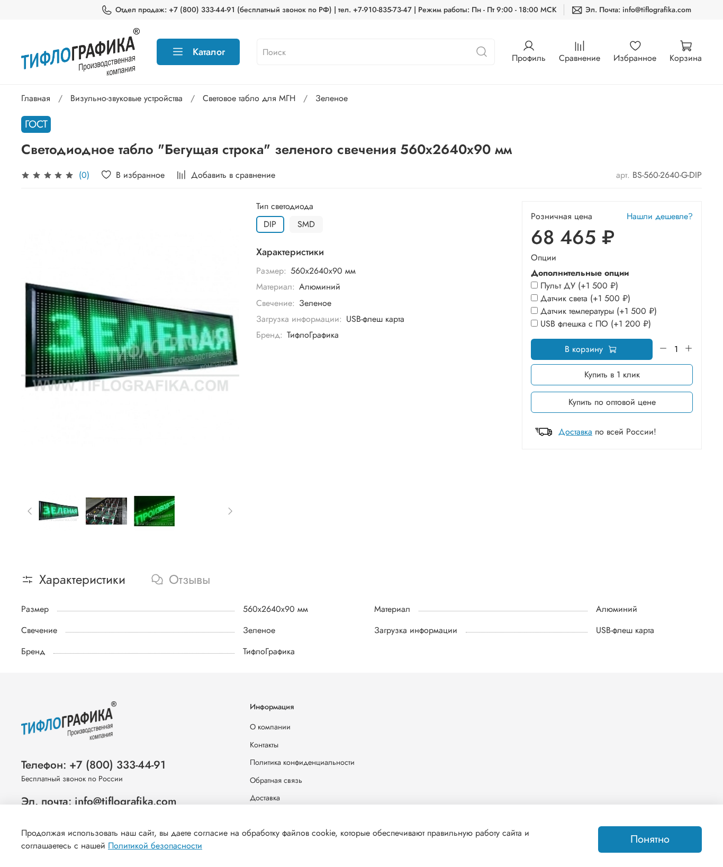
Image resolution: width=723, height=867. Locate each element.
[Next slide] (222, 337)
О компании (270, 726)
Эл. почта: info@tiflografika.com (99, 801)
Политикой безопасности (155, 845)
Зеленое (331, 98)
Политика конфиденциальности (302, 762)
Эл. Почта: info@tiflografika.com (638, 9)
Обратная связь (276, 780)
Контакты (264, 744)
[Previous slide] (38, 337)
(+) (579, 285)
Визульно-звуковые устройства (126, 98)
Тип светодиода (284, 206)
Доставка (575, 432)
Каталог (209, 52)
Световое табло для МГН (249, 98)
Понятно (650, 839)
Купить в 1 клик (612, 374)
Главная (35, 98)
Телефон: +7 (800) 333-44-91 (93, 765)
